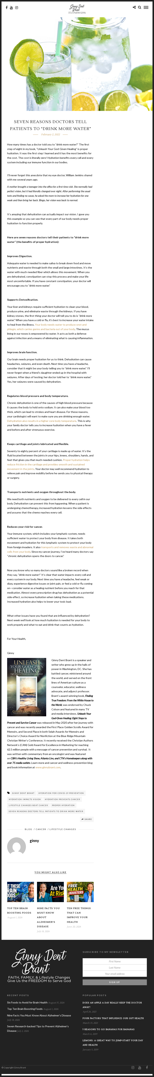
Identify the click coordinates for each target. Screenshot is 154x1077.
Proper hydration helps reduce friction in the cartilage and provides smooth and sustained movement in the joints (48, 464)
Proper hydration (63, 805)
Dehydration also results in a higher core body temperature (41, 420)
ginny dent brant (23, 793)
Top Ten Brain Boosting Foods (25, 1008)
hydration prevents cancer (62, 799)
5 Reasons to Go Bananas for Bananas (109, 1029)
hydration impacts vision (25, 799)
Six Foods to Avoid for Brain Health (27, 1002)
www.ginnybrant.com (47, 767)
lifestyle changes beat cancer (28, 805)
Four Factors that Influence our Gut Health (113, 1018)
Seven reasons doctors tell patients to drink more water (46, 811)
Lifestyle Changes (63, 829)
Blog (28, 829)
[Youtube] (11, 7)
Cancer (41, 829)
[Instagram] (16, 7)
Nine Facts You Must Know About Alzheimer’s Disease (39, 1015)
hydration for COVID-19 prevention (61, 793)
